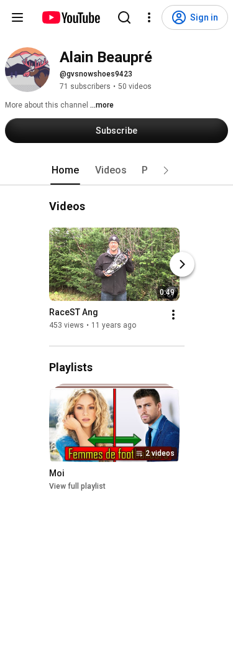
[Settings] (149, 17)
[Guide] (17, 17)
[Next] (182, 264)
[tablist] (116, 170)
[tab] (65, 170)
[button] (166, 170)
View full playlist (77, 486)
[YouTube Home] (70, 17)
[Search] (124, 17)
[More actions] (173, 314)
